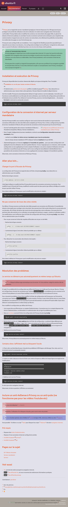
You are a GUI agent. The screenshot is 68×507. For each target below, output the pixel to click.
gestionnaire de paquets (20, 89)
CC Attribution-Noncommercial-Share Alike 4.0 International (55, 503)
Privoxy (5, 30)
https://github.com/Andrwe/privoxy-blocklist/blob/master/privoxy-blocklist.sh (25, 487)
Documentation (14, 8)
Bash (24, 422)
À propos (32, 8)
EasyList (60, 417)
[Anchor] (3, 22)
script (31, 417)
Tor (20, 67)
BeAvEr (22, 405)
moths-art (63, 500)
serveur (53, 13)
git (16, 440)
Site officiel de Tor (13, 472)
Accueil (3, 8)
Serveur (6, 457)
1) (17, 404)
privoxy (46, 89)
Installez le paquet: (9, 437)
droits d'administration (18, 432)
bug (9, 282)
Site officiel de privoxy (14, 475)
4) (20, 437)
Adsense (43, 422)
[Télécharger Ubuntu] (38, 8)
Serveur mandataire (9, 455)
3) (45, 422)
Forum (24, 8)
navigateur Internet (57, 422)
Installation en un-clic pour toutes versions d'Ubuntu (20, 84)
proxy (57, 13)
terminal (11, 313)
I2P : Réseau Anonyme (10, 452)
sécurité (63, 13)
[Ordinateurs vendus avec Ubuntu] (43, 8)
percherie (13, 479)
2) (10, 422)
